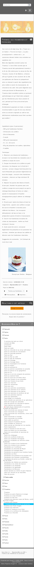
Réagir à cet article (17, 308)
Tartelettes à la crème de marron (15, 464)
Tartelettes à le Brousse (12, 469)
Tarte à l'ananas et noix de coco (14, 428)
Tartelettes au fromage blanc (13, 450)
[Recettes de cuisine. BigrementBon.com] (17, 27)
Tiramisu (7, 492)
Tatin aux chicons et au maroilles (15, 472)
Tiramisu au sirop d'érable (12, 495)
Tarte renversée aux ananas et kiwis (16, 410)
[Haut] (31, 227)
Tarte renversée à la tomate (13, 418)
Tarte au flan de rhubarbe (12, 358)
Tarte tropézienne (10, 427)
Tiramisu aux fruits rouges (12, 505)
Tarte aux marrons (10, 382)
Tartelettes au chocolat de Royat (15, 448)
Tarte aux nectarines (11, 384)
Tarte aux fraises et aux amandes (15, 379)
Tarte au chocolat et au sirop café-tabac (17, 350)
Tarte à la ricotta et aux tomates (14, 445)
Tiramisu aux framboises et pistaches (17, 504)
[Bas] (31, 231)
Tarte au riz (8, 372)
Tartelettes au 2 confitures (13, 447)
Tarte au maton (9, 365)
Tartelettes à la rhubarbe (12, 465)
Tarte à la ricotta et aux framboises (15, 443)
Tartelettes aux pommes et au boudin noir (18, 455)
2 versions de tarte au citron (13, 341)
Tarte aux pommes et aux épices (15, 391)
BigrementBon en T (17, 324)
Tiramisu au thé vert (10, 497)
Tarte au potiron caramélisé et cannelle (17, 369)
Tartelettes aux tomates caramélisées (16, 457)
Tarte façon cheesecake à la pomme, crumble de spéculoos (16, 407)
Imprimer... (23, 294)
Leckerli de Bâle (9, 343)
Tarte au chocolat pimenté (12, 353)
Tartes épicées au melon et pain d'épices (17, 470)
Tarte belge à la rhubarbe (12, 398)
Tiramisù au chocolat (11, 512)
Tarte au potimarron (10, 367)
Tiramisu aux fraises (11, 502)
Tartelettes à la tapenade (12, 467)
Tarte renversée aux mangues (14, 411)
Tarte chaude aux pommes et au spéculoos (18, 400)
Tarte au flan (8, 355)
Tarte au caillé (9, 348)
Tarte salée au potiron (11, 420)
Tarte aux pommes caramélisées (14, 388)
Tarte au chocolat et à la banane (15, 351)
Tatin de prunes (9, 474)
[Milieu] (31, 229)
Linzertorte (7, 344)
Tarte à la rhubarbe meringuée (14, 438)
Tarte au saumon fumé (11, 376)
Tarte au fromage (10, 360)
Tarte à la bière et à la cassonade (15, 430)
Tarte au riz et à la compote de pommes (17, 374)
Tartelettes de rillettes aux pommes (15, 462)
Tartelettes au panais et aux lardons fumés (18, 452)
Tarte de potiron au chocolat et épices (16, 403)
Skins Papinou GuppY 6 (9, 563)
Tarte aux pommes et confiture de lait (16, 393)
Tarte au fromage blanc (12, 362)
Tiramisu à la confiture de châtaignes (16, 511)
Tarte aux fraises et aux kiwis (13, 381)
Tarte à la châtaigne (10, 435)
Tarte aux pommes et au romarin (15, 389)
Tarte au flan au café (11, 357)
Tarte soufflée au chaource (13, 423)
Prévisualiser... (11, 294)
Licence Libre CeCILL (25, 563)
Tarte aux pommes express (13, 394)
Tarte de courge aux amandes (14, 401)
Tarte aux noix (9, 386)
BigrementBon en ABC (19, 552)
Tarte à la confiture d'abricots (14, 437)
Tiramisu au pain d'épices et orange (16, 494)
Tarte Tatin (7, 346)
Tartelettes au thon (10, 454)
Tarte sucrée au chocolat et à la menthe (17, 425)
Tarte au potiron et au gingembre (15, 370)
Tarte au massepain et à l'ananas (15, 363)
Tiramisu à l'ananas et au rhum (14, 509)
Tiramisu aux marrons (11, 507)
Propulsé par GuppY (8, 560)
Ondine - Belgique (26, 274)
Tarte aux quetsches (11, 396)
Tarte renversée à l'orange (13, 416)
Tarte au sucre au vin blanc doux (15, 377)
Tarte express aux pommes (13, 405)
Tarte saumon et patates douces (14, 421)
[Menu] (30, 10)
